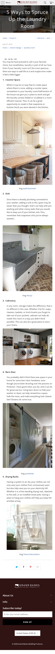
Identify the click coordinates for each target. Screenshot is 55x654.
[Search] (45, 2)
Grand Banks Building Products (30, 644)
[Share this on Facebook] (23, 567)
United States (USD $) (26, 633)
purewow (29, 473)
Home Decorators (31, 554)
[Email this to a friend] (37, 567)
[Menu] (1, 2)
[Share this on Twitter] (16, 567)
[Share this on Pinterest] (30, 567)
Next (49, 38)
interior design (15, 48)
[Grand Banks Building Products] (27, 2)
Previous (40, 38)
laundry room (29, 48)
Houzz (29, 295)
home (5, 48)
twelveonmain (29, 188)
